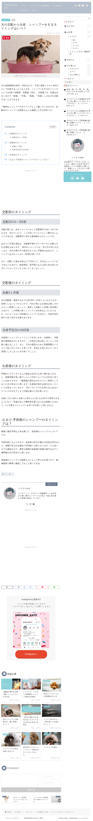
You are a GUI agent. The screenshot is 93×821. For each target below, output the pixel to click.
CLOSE (52, 126)
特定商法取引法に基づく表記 (33, 818)
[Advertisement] (30, 188)
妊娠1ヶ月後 (17, 146)
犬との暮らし (57, 5)
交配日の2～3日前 (19, 137)
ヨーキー (76, 48)
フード (34, 10)
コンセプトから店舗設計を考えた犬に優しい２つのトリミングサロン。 (78, 101)
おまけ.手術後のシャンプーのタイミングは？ (29, 159)
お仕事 (78, 32)
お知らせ (78, 60)
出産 (11, 474)
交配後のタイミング (18, 143)
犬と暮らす (78, 66)
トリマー (23, 5)
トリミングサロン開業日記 (39, 5)
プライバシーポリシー (13, 818)
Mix (74, 40)
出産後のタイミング (18, 155)
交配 (5, 474)
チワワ (75, 43)
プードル (76, 45)
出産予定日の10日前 (20, 150)
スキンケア (24, 10)
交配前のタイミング (18, 134)
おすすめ (78, 26)
